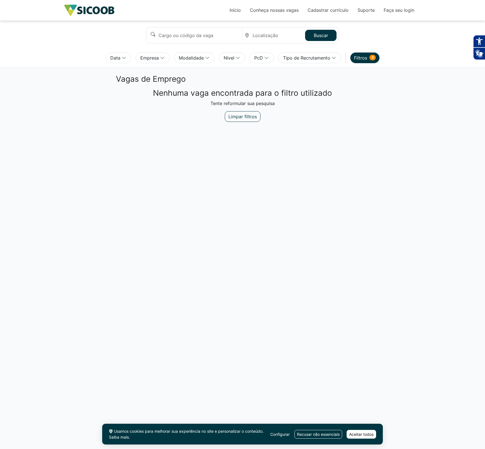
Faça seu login (399, 10)
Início (235, 10)
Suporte (366, 10)
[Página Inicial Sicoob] (89, 10)
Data (116, 58)
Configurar (280, 434)
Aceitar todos (361, 434)
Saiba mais (119, 437)
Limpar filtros (242, 116)
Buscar (321, 35)
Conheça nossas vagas (274, 10)
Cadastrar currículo (328, 10)
